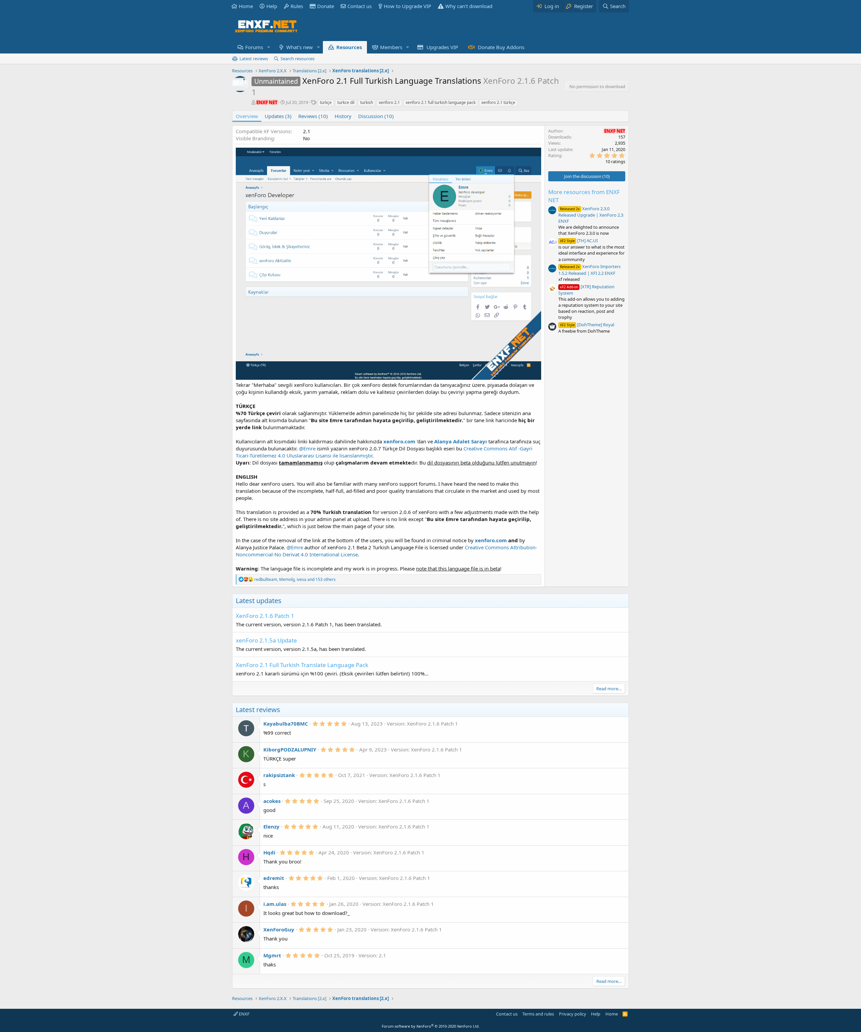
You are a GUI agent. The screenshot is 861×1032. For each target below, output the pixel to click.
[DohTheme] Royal (587, 325)
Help (271, 6)
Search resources (297, 59)
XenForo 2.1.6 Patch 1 (265, 616)
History (343, 116)
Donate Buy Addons (501, 47)
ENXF (244, 1014)
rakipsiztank (279, 775)
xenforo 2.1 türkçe (498, 102)
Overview (247, 116)
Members (391, 47)
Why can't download (468, 6)
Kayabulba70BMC (285, 723)
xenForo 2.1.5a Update (266, 640)
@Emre (307, 448)
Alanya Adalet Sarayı (460, 441)
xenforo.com (491, 540)
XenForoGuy (278, 929)
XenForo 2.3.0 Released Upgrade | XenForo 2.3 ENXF (590, 215)
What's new (299, 47)
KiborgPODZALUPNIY (289, 749)
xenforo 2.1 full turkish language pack (441, 102)
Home (246, 6)
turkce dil (345, 102)
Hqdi (269, 852)
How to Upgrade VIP (407, 6)
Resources (349, 47)
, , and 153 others (295, 579)
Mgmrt (272, 955)
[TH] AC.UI (579, 240)
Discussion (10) (376, 116)
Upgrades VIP (442, 47)
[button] (268, 47)
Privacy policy (572, 1014)
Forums (254, 47)
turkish (366, 102)
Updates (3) (278, 116)
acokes (271, 801)
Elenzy (271, 826)
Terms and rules (538, 1014)
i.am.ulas (274, 903)
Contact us (359, 6)
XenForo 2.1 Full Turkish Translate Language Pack (302, 665)
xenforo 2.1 (389, 102)
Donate (325, 6)
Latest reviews (253, 59)
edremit (273, 878)
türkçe (326, 102)
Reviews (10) (313, 116)
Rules (297, 6)
